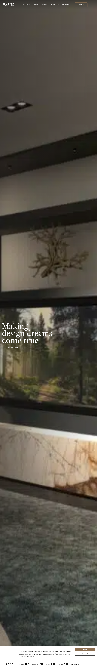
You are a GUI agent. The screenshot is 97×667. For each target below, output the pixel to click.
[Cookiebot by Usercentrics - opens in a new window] (9, 664)
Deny (85, 658)
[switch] (41, 664)
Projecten (36, 4)
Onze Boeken (66, 4)
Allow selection (85, 653)
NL (91, 4)
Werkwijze (45, 4)
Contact (81, 4)
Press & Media (54, 4)
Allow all (85, 649)
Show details (74, 664)
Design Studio (24, 4)
